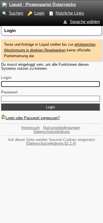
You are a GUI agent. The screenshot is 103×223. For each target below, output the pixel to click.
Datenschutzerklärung (51, 132)
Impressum (30, 128)
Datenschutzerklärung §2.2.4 (51, 143)
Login (39, 13)
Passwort (9, 92)
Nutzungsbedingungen (61, 128)
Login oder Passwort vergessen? (33, 118)
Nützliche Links (70, 13)
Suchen (16, 13)
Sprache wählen (85, 21)
